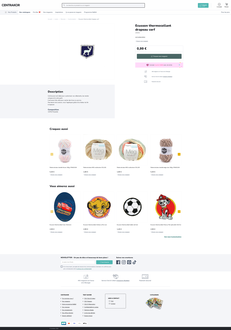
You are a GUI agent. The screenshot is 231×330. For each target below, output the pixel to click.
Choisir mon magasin (142, 41)
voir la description (140, 37)
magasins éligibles (167, 76)
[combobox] (103, 5)
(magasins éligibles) (122, 281)
